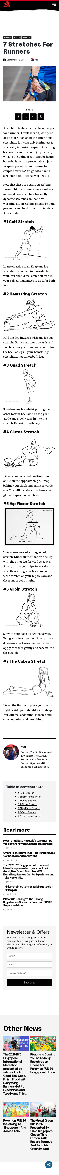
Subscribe (29, 982)
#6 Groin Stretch (27, 812)
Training (17, 37)
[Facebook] (18, 116)
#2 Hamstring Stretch (29, 796)
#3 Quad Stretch (27, 800)
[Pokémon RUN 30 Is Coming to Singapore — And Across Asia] (16, 1109)
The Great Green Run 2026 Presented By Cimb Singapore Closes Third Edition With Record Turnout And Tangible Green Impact (41, 1135)
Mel (36, 60)
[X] (25, 116)
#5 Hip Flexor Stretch (29, 808)
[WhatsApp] (41, 116)
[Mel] (33, 59)
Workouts (26, 37)
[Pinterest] (33, 116)
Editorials (7, 37)
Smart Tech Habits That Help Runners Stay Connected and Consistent (29, 855)
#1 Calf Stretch (26, 792)
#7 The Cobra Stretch (29, 815)
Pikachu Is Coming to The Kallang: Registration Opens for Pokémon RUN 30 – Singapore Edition (28, 902)
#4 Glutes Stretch (27, 804)
